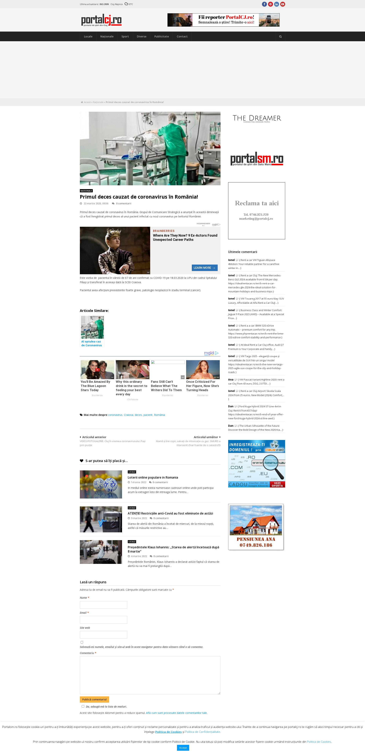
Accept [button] (183, 747)
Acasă (87, 102)
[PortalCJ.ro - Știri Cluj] (101, 24)
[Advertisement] (182, 69)
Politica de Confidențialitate (202, 732)
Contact (182, 36)
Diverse (141, 36)
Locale (88, 36)
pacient (148, 415)
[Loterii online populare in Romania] (101, 484)
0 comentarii (123, 203)
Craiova (128, 415)
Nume (84, 597)
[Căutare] (280, 36)
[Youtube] (282, 4)
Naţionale (106, 36)
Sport (125, 36)
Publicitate (161, 36)
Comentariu (88, 653)
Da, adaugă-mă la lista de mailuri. (106, 706)
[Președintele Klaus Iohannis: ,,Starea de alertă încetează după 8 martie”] (101, 552)
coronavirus (115, 415)
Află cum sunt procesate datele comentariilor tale (176, 713)
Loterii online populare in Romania (153, 477)
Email (84, 612)
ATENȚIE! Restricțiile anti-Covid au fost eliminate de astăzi (170, 513)
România (159, 415)
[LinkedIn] (276, 4)
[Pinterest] (270, 4)
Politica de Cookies (168, 732)
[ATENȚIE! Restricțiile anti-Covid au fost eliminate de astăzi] (101, 519)
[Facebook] (264, 4)
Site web (85, 627)
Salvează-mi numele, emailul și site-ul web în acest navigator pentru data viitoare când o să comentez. (141, 647)
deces (138, 415)
